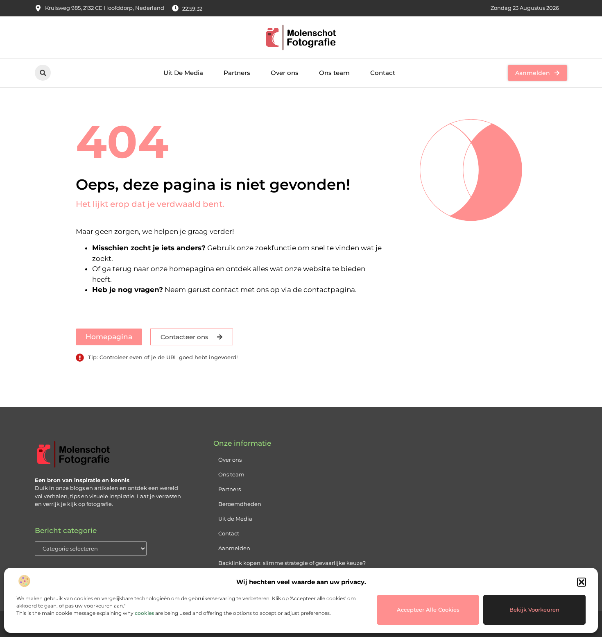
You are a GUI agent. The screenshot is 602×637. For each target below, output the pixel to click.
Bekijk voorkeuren (534, 609)
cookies (144, 613)
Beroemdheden (239, 504)
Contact (382, 73)
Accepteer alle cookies (428, 609)
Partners (237, 73)
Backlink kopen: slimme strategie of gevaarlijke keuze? (292, 563)
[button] (581, 582)
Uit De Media (183, 73)
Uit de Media (235, 518)
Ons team (334, 73)
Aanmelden (234, 548)
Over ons (285, 73)
